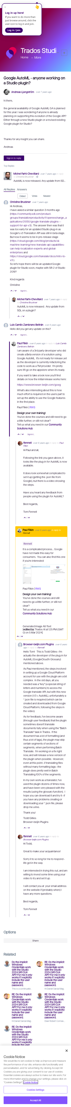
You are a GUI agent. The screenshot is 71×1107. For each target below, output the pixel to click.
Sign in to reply (14, 158)
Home (24, 57)
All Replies (9, 189)
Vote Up (11, 291)
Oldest (22, 196)
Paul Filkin (23, 343)
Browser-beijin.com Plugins (38, 644)
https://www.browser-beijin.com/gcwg (39, 384)
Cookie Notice (30, 1082)
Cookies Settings (35, 1089)
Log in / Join (13, 30)
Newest (46, 195)
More (37, 57)
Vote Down (15, 291)
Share (35, 940)
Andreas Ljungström (22, 91)
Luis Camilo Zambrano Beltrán (27, 324)
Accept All (35, 1100)
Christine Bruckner (24, 176)
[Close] (67, 1051)
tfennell (27, 442)
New (64, 53)
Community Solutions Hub (37, 613)
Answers (22, 189)
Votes (34, 195)
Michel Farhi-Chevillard (26, 173)
